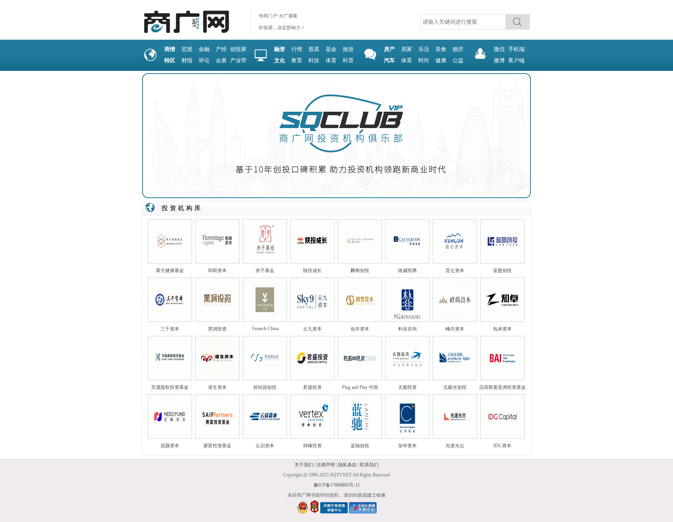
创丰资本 (360, 329)
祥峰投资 (312, 445)
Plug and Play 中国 (360, 387)
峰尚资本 (455, 329)
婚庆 (458, 49)
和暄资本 (217, 270)
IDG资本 (502, 445)
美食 (440, 49)
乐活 (423, 49)
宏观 (186, 49)
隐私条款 (347, 465)
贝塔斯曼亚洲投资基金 (502, 387)
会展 (221, 60)
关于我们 (303, 465)
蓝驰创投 (360, 445)
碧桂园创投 (265, 387)
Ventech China (265, 328)
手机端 (516, 49)
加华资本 (407, 445)
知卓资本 (502, 329)
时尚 (423, 60)
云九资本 (312, 329)
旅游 (348, 49)
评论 (204, 60)
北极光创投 (455, 387)
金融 (204, 49)
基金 (331, 49)
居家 (406, 49)
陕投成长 (312, 270)
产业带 (238, 60)
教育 (296, 60)
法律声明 (325, 465)
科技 (313, 60)
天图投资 (407, 387)
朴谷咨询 (407, 329)
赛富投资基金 (217, 445)
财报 (186, 60)
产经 (221, 49)
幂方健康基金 (170, 270)
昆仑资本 (455, 270)
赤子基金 (264, 270)
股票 (313, 49)
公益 (458, 60)
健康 (440, 60)
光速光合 (455, 445)
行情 (296, 49)
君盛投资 (312, 387)
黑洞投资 (217, 329)
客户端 (516, 60)
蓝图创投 (502, 270)
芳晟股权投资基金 (170, 387)
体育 (331, 60)
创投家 (238, 49)
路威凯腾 (407, 270)
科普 (348, 60)
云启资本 (264, 445)
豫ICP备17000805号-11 (337, 485)
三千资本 (169, 329)
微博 (499, 60)
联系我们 (369, 465)
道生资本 (217, 387)
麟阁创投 (360, 270)
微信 (499, 49)
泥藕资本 (169, 445)
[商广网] (186, 33)
